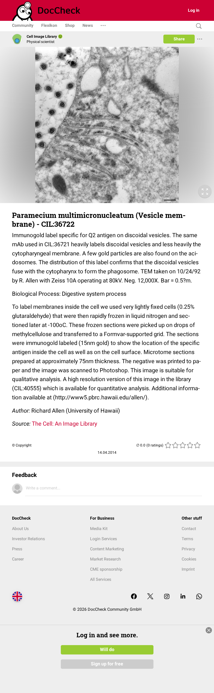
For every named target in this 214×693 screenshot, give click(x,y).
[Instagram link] (167, 596)
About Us (20, 528)
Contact (189, 528)
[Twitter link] (150, 596)
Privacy (188, 548)
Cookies (189, 559)
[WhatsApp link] (199, 596)
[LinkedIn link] (183, 596)
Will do (107, 649)
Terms (187, 538)
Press (17, 548)
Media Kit (99, 528)
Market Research (105, 559)
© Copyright (22, 445)
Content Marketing (107, 548)
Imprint (188, 569)
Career (18, 559)
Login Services (103, 538)
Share (179, 38)
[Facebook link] (134, 596)
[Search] (197, 26)
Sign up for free (107, 663)
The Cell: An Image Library (64, 423)
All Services (100, 579)
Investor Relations (28, 538)
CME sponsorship (106, 569)
